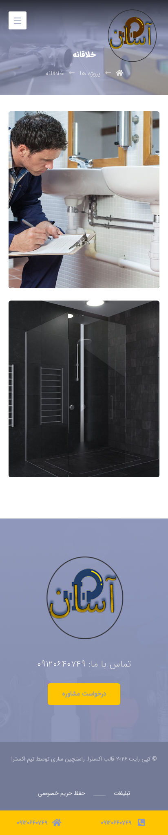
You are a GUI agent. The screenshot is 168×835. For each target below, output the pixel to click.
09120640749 (61, 664)
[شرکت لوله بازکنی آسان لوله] (130, 17)
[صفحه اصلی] (119, 73)
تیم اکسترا (22, 758)
